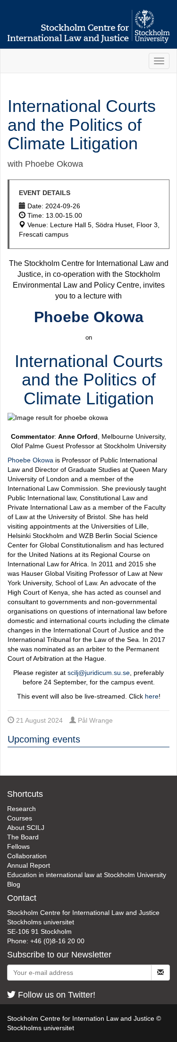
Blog (13, 884)
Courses (19, 818)
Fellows (18, 846)
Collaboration (27, 856)
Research (21, 808)
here (152, 696)
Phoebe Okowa (30, 460)
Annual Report (28, 865)
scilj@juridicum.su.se (98, 672)
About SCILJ (25, 827)
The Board (23, 837)
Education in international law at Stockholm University (86, 875)
